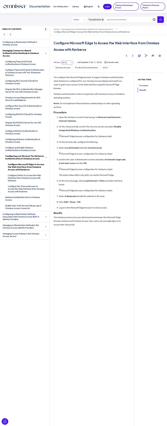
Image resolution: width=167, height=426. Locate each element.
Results (143, 90)
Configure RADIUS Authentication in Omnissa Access (21, 132)
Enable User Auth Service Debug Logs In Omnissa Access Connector (23, 206)
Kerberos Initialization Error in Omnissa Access (22, 198)
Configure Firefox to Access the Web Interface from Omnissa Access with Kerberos (24, 178)
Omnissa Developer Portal (124, 6)
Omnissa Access (62, 67)
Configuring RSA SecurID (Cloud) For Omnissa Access (21, 82)
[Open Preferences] (5, 421)
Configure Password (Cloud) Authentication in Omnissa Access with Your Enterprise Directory (24, 72)
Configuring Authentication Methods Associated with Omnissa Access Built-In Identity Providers (21, 217)
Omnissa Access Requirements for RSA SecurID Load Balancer (22, 98)
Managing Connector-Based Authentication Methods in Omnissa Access (21, 53)
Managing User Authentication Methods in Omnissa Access (87, 29)
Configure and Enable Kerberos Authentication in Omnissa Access (20, 149)
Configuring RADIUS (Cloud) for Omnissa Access (23, 115)
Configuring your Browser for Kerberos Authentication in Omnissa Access (24, 157)
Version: (57, 62)
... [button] (115, 29)
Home (56, 29)
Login (107, 6)
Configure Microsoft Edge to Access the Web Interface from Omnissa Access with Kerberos (26, 167)
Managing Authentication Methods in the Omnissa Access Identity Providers (21, 226)
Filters (76, 19)
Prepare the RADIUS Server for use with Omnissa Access (23, 123)
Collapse (10, 34)
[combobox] (119, 19)
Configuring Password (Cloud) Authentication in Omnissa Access (20, 62)
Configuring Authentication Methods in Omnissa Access (20, 43)
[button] (98, 6)
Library (75, 6)
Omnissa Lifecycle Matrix (150, 6)
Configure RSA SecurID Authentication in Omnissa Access (23, 107)
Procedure (144, 85)
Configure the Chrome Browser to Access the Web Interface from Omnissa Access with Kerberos (26, 189)
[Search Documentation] (160, 19)
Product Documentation (86, 67)
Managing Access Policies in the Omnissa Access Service (21, 235)
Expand (4, 34)
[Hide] (46, 29)
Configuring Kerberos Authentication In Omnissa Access (22, 140)
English (89, 6)
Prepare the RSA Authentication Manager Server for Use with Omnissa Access (24, 90)
